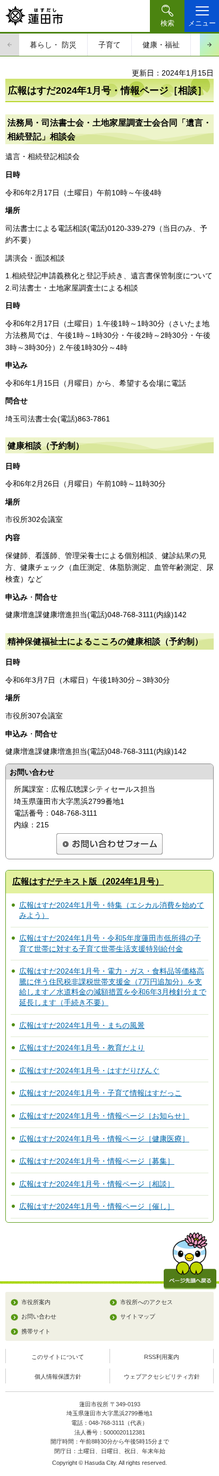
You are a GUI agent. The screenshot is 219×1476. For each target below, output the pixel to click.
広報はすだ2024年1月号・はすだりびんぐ (89, 1070)
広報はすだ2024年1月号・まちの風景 (82, 1025)
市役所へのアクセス (146, 1302)
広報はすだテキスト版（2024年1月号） (88, 881)
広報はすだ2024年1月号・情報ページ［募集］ (96, 1161)
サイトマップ (137, 1316)
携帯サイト (35, 1331)
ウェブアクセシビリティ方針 (162, 1376)
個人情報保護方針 (58, 1376)
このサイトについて (57, 1357)
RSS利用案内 (161, 1357)
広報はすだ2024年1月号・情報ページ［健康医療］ (104, 1138)
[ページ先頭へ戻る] (190, 1260)
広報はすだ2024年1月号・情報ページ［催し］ (96, 1206)
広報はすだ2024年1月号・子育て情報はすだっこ (100, 1093)
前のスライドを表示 (9, 45)
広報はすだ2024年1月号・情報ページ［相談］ (96, 1184)
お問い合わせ (38, 1316)
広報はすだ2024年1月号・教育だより (82, 1047)
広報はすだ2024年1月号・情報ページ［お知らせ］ (104, 1116)
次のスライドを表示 (209, 45)
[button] (167, 16)
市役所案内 (35, 1302)
